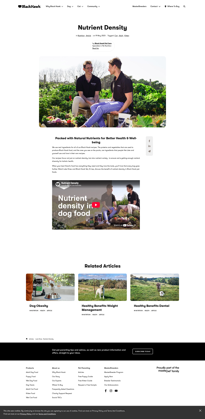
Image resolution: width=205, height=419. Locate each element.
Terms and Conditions (47, 414)
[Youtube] (116, 391)
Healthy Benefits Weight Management (100, 308)
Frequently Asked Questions (63, 389)
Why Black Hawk (53, 6)
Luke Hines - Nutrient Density (44, 339)
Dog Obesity (39, 306)
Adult (121, 35)
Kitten (126, 35)
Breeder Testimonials (112, 380)
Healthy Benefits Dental (151, 306)
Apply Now (108, 376)
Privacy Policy (26, 414)
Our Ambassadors (111, 385)
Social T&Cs (57, 397)
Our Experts (56, 380)
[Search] (184, 6)
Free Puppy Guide (85, 376)
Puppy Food (31, 376)
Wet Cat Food (31, 397)
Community (92, 6)
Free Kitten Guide (85, 380)
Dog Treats (30, 385)
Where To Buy (57, 385)
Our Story (56, 376)
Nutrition (81, 35)
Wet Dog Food (31, 380)
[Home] (27, 339)
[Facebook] (105, 391)
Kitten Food (30, 393)
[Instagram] (110, 391)
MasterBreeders (139, 6)
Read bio (95, 48)
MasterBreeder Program (113, 372)
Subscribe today (142, 351)
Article (88, 35)
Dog (69, 6)
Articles (31, 339)
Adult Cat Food (32, 389)
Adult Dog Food (32, 372)
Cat (79, 6)
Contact (154, 6)
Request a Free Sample (87, 385)
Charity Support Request (62, 393)
